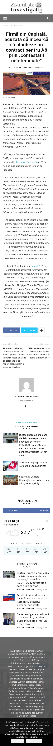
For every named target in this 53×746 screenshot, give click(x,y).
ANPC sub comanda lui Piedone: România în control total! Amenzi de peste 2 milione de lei (38, 353)
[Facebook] (26, 406)
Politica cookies (34, 741)
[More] (41, 330)
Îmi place (44, 510)
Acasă (5, 25)
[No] (49, 732)
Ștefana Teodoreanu (23, 67)
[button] (5, 18)
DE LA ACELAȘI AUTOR (26, 426)
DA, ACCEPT (17, 741)
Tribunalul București (26, 162)
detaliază (36, 266)
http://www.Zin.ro (26, 401)
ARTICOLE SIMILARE (26, 422)
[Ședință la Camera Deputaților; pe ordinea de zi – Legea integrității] (10, 480)
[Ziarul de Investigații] (26, 7)
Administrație (16, 25)
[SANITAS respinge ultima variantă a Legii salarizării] (10, 466)
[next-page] (28, 491)
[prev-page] (23, 491)
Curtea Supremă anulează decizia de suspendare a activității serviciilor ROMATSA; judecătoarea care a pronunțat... (33, 579)
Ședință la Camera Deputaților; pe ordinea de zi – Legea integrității (34, 480)
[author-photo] (26, 392)
